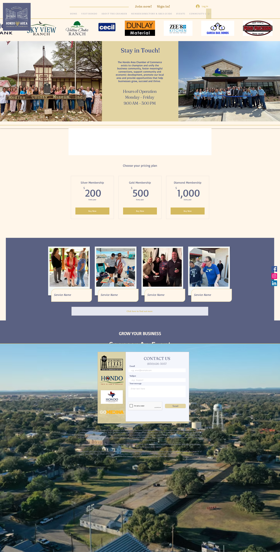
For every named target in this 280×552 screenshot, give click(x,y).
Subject (133, 376)
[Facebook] (274, 269)
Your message (135, 383)
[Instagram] (274, 276)
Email (132, 366)
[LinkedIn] (274, 283)
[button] (181, 14)
